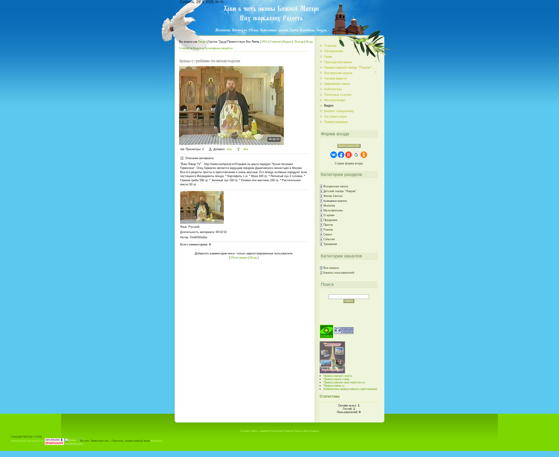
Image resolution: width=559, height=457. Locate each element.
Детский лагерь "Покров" (339, 191)
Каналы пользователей (338, 272)
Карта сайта (301, 431)
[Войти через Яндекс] (348, 154)
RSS (265, 41)
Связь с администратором (266, 431)
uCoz (40, 440)
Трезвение (330, 244)
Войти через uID (349, 145)
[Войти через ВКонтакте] (333, 154)
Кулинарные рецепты (219, 48)
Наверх (314, 431)
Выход (299, 41)
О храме (329, 215)
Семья (327, 234)
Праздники (330, 220)
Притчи (328, 224)
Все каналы (331, 267)
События (329, 239)
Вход (309, 41)
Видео (287, 41)
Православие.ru (334, 385)
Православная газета (338, 375)
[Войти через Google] (356, 154)
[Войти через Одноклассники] (364, 154)
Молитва (329, 205)
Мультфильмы (333, 210)
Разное (328, 229)
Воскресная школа (335, 186)
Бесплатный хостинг (23, 440)
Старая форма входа (349, 163)
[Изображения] (202, 207)
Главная (275, 41)
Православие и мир (336, 379)
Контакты (156, 440)
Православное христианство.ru (344, 382)
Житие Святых (333, 196)
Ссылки (244, 431)
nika (229, 149)
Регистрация (239, 257)
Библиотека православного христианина (350, 389)
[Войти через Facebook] (341, 154)
